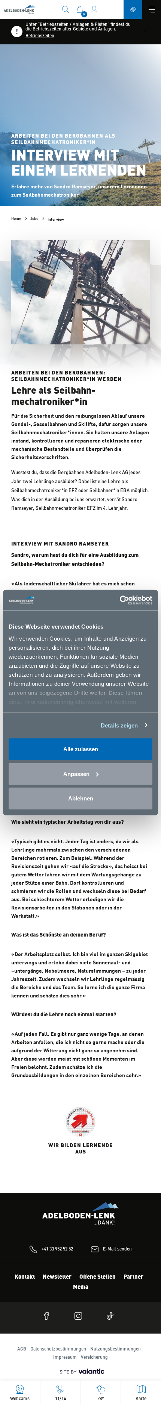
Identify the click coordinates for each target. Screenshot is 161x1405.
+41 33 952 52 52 (57, 1249)
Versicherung (94, 1357)
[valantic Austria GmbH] (80, 1372)
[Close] (145, 32)
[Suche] (65, 9)
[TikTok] (112, 1316)
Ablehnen (80, 798)
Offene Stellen (97, 1277)
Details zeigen (119, 725)
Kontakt (25, 1277)
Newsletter (57, 1277)
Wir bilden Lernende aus (80, 1149)
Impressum (65, 1357)
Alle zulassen (80, 749)
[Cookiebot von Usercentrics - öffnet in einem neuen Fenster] (119, 600)
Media (80, 1287)
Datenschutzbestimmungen (58, 1349)
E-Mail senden (117, 1249)
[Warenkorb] (79, 9)
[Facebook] (48, 1316)
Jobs (34, 219)
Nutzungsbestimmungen (115, 1349)
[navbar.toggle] (151, 9)
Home (16, 219)
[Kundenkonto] (94, 9)
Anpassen (76, 773)
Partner (133, 1277)
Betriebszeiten (39, 36)
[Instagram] (80, 1316)
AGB (21, 1349)
